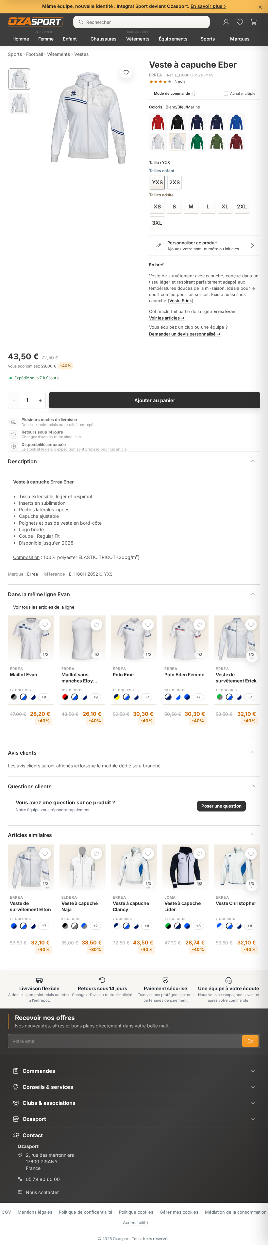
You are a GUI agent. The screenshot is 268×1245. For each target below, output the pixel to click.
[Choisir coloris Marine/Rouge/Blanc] (197, 122)
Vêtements (138, 38)
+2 (95, 926)
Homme (20, 38)
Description (22, 461)
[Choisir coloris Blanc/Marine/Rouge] (158, 142)
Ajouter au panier (154, 400)
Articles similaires (30, 835)
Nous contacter (42, 1192)
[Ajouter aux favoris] (126, 72)
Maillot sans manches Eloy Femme (77, 678)
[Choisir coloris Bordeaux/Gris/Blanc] (236, 142)
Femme (46, 38)
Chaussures (104, 38)
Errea (155, 75)
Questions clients (30, 786)
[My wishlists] (239, 21)
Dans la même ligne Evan (39, 594)
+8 (198, 926)
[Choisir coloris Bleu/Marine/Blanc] (236, 122)
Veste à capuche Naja (79, 906)
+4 (146, 926)
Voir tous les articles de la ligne (44, 607)
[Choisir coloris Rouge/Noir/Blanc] (158, 122)
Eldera (69, 897)
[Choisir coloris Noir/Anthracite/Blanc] (177, 122)
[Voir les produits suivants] (252, 656)
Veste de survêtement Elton (30, 906)
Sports (208, 38)
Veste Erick (180, 300)
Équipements (173, 38)
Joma (170, 897)
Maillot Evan (23, 674)
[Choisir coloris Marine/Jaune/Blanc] (217, 122)
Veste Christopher (236, 903)
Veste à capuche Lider (182, 906)
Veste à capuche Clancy (131, 906)
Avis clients (22, 752)
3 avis (179, 81)
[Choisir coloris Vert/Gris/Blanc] (197, 142)
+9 (44, 697)
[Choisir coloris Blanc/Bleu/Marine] (177, 142)
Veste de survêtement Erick (236, 677)
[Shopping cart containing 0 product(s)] (253, 21)
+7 (147, 697)
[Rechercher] (81, 22)
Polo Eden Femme (184, 674)
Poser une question (221, 806)
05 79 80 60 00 (43, 1179)
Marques (240, 38)
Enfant (70, 38)
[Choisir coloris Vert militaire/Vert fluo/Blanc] (217, 142)
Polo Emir (123, 674)
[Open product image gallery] (88, 118)
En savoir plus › (208, 6)
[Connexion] (226, 21)
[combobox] (141, 22)
